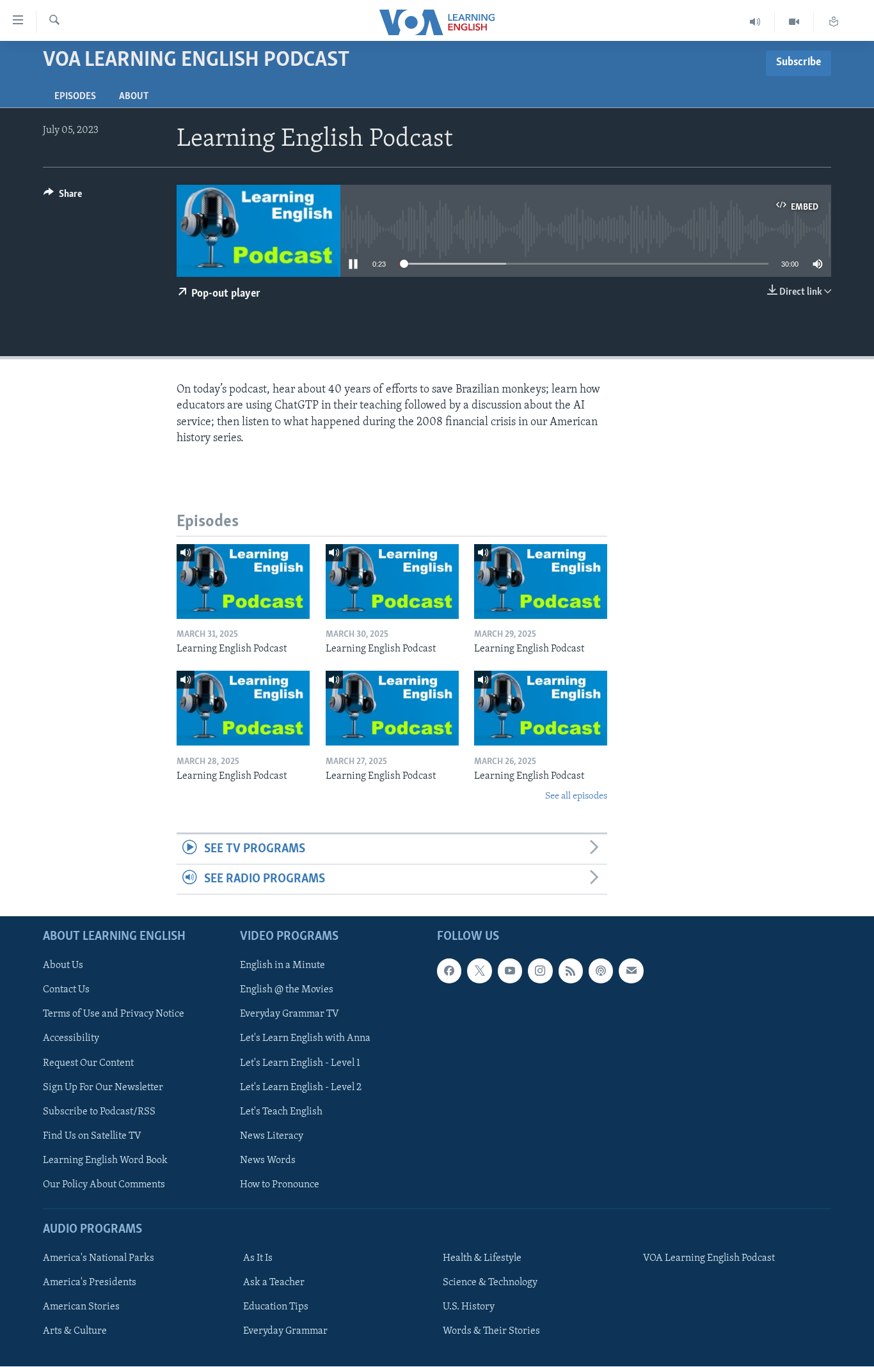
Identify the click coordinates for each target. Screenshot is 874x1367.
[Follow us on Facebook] (449, 971)
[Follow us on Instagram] (540, 971)
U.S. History (469, 1307)
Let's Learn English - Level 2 (301, 1087)
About (133, 96)
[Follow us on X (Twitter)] (479, 971)
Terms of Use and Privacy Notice (113, 1015)
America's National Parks (98, 1258)
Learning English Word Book (105, 1160)
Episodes (75, 96)
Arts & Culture (75, 1332)
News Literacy (271, 1136)
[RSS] (571, 971)
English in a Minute (282, 966)
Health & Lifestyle (482, 1258)
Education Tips (275, 1307)
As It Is (258, 1258)
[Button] (63, 197)
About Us (63, 966)
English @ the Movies (286, 990)
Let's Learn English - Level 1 (300, 1063)
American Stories (81, 1307)
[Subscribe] (631, 971)
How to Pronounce (279, 1185)
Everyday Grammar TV (289, 1015)
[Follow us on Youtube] (510, 971)
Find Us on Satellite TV (92, 1136)
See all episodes (576, 796)
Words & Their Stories (491, 1332)
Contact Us (66, 990)
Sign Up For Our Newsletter (103, 1087)
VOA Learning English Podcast (709, 1258)
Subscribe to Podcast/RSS (99, 1112)
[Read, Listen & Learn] (834, 22)
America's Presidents (89, 1283)
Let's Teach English (281, 1112)
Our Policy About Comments (104, 1185)
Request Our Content (88, 1063)
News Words (268, 1160)
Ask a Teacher (274, 1283)
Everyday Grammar (285, 1332)
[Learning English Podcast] (243, 581)
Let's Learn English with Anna (305, 1039)
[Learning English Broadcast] (755, 22)
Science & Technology (490, 1283)
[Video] (794, 22)
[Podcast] (601, 971)
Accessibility (71, 1039)
